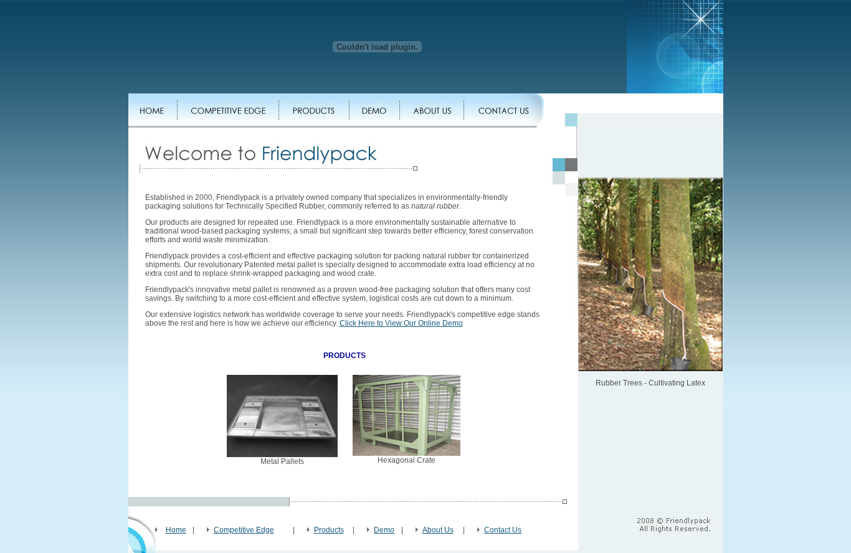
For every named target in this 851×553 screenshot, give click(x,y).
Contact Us (502, 530)
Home (176, 530)
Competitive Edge (244, 530)
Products (329, 530)
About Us (438, 530)
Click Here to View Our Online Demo (401, 323)
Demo (384, 530)
